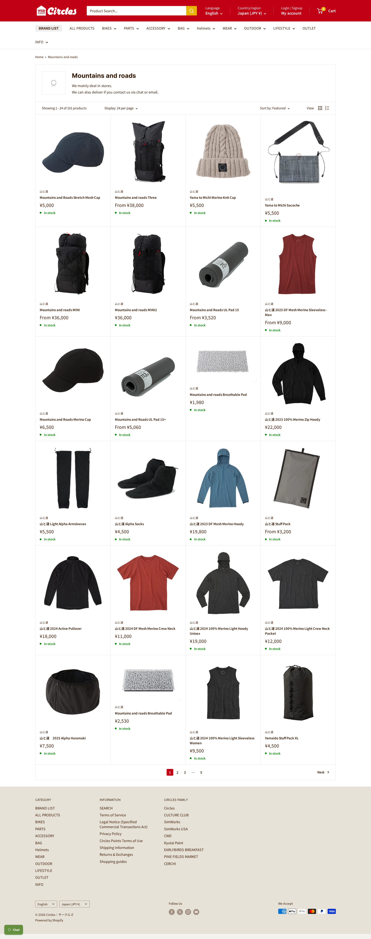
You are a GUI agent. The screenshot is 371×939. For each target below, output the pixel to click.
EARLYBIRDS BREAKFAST (184, 849)
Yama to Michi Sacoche (282, 205)
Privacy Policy (111, 833)
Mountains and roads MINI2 (136, 309)
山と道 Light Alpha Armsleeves (63, 523)
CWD (168, 835)
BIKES (107, 28)
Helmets (203, 28)
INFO (39, 41)
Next (320, 772)
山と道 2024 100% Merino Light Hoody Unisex (219, 631)
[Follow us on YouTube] (196, 912)
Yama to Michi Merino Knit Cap (213, 197)
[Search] (191, 10)
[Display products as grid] (320, 108)
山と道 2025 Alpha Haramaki (63, 738)
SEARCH (106, 808)
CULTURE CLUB (176, 814)
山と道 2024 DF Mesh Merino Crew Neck (145, 628)
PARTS (129, 28)
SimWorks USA (176, 828)
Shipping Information (117, 847)
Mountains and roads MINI (60, 309)
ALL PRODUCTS (82, 28)
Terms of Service (113, 814)
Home (39, 57)
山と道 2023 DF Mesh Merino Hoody (217, 523)
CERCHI (170, 863)
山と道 (44, 191)
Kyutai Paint (173, 842)
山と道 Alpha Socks (129, 523)
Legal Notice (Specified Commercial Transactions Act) (123, 824)
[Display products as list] (327, 108)
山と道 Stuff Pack (277, 523)
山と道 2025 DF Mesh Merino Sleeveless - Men (296, 312)
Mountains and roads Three (136, 197)
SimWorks (172, 821)
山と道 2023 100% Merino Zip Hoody (292, 419)
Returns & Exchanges (116, 854)
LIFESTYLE (281, 28)
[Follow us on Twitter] (180, 912)
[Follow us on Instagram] (188, 912)
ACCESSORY (156, 28)
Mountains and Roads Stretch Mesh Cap (70, 197)
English (42, 904)
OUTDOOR (252, 28)
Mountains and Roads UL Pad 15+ (140, 419)
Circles (169, 808)
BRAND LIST (49, 28)
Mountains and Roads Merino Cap (65, 419)
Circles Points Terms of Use (121, 840)
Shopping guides (113, 861)
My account (291, 13)
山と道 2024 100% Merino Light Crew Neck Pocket (297, 631)
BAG (181, 28)
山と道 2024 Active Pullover (61, 628)
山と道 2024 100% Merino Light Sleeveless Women (222, 740)
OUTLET (309, 28)
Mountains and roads (63, 57)
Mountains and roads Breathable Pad (218, 394)
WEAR (227, 28)
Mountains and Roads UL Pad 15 (214, 309)
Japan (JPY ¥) (71, 904)
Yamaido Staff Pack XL (282, 738)
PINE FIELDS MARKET (181, 856)
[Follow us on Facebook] (172, 912)
